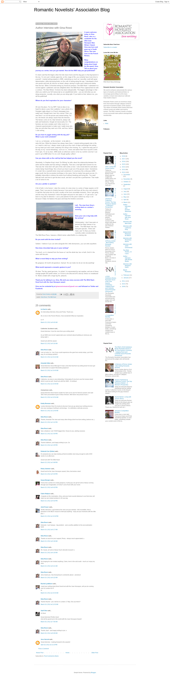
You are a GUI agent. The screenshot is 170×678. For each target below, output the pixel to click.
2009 (123, 286)
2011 (123, 281)
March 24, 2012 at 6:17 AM (49, 529)
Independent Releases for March (127, 233)
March (126, 202)
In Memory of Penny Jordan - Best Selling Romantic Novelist (123, 365)
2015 (123, 164)
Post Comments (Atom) (51, 656)
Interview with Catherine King (127, 227)
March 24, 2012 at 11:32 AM (49, 604)
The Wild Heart (52, 297)
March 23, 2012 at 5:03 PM (49, 474)
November (127, 179)
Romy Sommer (46, 468)
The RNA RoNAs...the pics (127, 251)
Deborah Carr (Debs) (47, 451)
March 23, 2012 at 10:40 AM (49, 370)
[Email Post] (60, 294)
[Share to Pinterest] (73, 294)
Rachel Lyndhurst (46, 583)
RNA (106, 123)
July (125, 191)
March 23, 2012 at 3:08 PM (49, 462)
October (126, 182)
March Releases (127, 270)
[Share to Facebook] (71, 294)
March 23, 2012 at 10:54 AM (49, 397)
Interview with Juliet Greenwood (127, 245)
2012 (123, 172)
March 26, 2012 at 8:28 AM (49, 633)
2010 (123, 284)
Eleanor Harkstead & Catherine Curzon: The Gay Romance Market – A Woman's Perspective (110, 198)
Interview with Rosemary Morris (127, 239)
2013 (123, 169)
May (125, 197)
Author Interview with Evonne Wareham (127, 208)
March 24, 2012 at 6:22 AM (49, 577)
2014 (123, 167)
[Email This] (64, 294)
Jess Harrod (45, 639)
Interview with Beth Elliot (127, 222)
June (125, 194)
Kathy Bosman (46, 403)
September (127, 184)
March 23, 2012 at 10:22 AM (49, 357)
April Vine (44, 610)
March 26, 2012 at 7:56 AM (49, 622)
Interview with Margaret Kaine (127, 265)
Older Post (94, 652)
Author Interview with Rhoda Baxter (127, 258)
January (126, 278)
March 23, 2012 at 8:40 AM (49, 322)
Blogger (93, 672)
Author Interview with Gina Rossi (127, 216)
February (127, 275)
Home (67, 652)
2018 (123, 156)
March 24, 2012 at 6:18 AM (49, 541)
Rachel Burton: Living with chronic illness (123, 397)
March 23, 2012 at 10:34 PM (49, 516)
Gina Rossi (44, 297)
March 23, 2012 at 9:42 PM (49, 501)
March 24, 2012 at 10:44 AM (49, 593)
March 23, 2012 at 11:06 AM (49, 410)
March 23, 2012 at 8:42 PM (49, 487)
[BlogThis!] (67, 294)
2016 (123, 161)
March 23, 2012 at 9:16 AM (49, 343)
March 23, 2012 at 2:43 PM (49, 433)
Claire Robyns (45, 493)
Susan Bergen (45, 480)
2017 (123, 159)
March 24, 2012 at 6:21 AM (49, 566)
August (126, 189)
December (127, 174)
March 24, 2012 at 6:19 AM (49, 552)
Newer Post (39, 652)
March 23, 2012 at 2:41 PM (49, 422)
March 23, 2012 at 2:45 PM (49, 445)
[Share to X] (69, 294)
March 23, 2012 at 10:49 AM (49, 384)
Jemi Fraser (45, 507)
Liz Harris (44, 309)
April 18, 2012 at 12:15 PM (49, 645)
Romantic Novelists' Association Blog (72, 9)
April (125, 199)
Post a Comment (43, 648)
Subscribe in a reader (110, 47)
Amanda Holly (45, 363)
